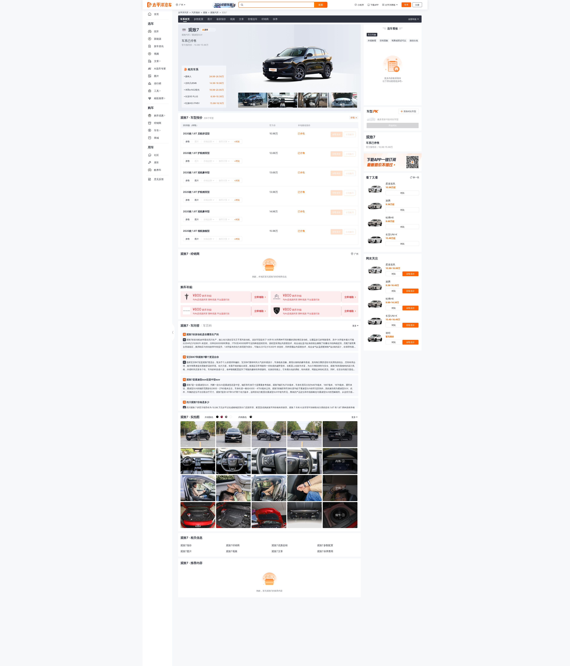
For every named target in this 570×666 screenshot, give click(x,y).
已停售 (301, 133)
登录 (406, 4)
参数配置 (198, 19)
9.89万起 (390, 221)
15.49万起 (390, 238)
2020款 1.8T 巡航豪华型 (196, 211)
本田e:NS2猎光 (192, 89)
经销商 (265, 19)
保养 (275, 19)
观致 (205, 12)
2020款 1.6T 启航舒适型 (196, 133)
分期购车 (350, 134)
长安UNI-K (391, 234)
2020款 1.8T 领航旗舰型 (196, 230)
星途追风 (390, 183)
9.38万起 (390, 204)
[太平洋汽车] (159, 4)
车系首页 (185, 19)
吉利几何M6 (191, 83)
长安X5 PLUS (191, 96)
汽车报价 (196, 12)
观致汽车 (214, 12)
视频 (232, 19)
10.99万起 (391, 187)
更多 (354, 325)
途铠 (388, 332)
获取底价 (336, 134)
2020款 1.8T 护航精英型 (196, 191)
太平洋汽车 (183, 12)
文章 (241, 19)
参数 (188, 141)
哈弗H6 (390, 217)
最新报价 (221, 19)
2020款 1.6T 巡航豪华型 (196, 172)
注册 (417, 5)
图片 (210, 19)
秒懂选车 (252, 19)
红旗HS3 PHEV (192, 103)
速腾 (388, 200)
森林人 (188, 76)
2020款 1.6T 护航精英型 (196, 152)
